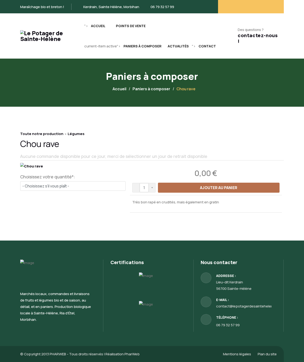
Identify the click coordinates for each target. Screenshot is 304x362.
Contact (207, 46)
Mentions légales (237, 354)
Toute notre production (41, 133)
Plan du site (267, 354)
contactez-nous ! (258, 38)
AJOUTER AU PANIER (218, 187)
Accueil (98, 26)
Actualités (178, 46)
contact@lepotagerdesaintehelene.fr (247, 306)
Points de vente (131, 26)
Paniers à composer (143, 46)
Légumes (76, 133)
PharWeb (132, 354)
